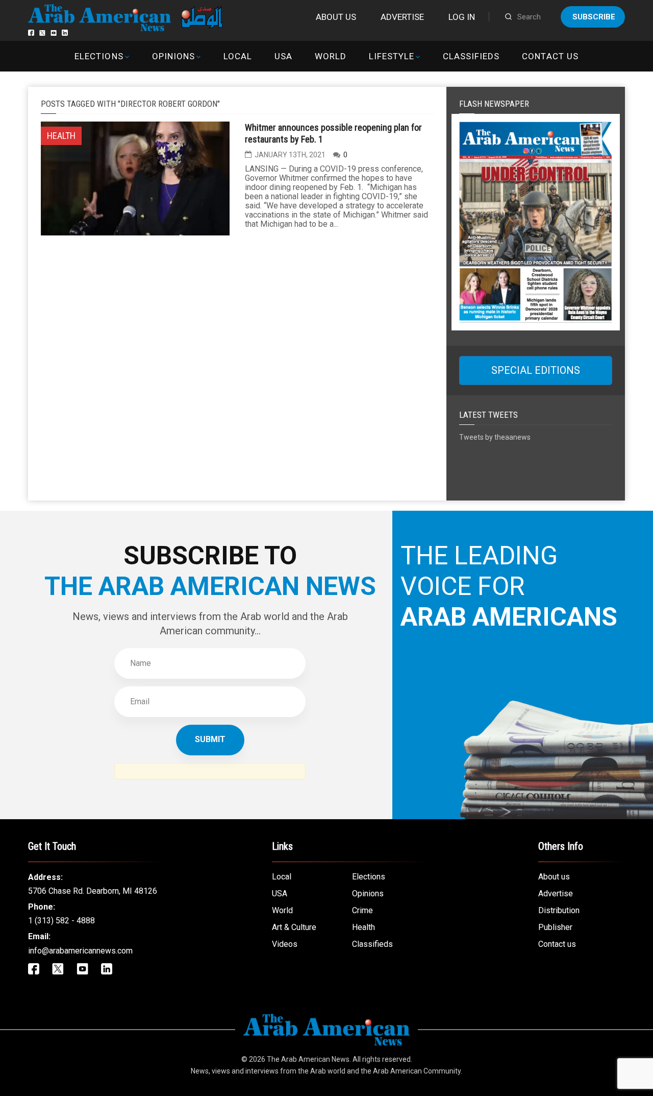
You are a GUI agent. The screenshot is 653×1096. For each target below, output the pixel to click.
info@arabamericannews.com (80, 951)
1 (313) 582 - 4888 (61, 920)
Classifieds (471, 56)
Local (237, 56)
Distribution (559, 910)
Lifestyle (391, 56)
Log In (461, 17)
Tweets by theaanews (495, 437)
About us (336, 17)
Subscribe (593, 16)
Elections (98, 56)
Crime (362, 910)
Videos (284, 944)
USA (283, 56)
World (330, 56)
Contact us (550, 56)
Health (363, 927)
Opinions (173, 56)
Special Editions (535, 370)
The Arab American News (308, 1059)
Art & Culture (294, 927)
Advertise (402, 17)
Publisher (555, 927)
